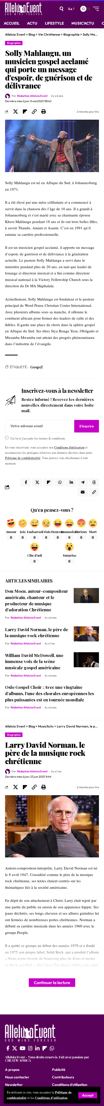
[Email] (82, 492)
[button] (87, 1095)
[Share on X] (15, 111)
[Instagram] (30, 1048)
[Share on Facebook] (26, 482)
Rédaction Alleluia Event (32, 96)
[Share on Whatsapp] (60, 482)
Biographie (14, 43)
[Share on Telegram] (82, 482)
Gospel (36, 367)
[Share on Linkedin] (71, 482)
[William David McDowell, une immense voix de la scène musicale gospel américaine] (86, 659)
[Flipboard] (44, 1048)
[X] (14, 1048)
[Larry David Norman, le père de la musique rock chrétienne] (86, 633)
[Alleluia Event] (23, 9)
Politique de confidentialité (22, 458)
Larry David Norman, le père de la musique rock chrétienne (36, 632)
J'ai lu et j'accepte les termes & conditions (37, 438)
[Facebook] (8, 1048)
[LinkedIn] (37, 1048)
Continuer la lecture (52, 982)
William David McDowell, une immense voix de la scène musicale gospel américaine (34, 661)
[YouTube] (22, 1048)
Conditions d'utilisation (51, 1097)
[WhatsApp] (52, 1048)
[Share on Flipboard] (24, 111)
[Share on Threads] (94, 482)
